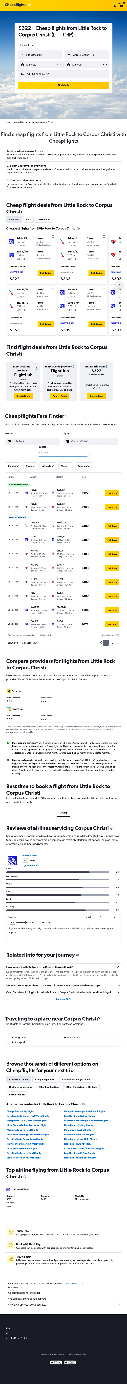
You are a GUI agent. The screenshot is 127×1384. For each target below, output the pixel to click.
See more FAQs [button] (63, 999)
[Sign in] (114, 6)
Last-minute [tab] (44, 219)
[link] (23, 396)
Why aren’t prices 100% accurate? (27, 1304)
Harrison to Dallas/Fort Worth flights (26, 1143)
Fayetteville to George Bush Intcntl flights (86, 1120)
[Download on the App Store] (70, 1363)
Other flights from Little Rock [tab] (81, 1087)
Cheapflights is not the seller (24, 1292)
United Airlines (29, 855)
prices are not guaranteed (72, 1283)
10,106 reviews (29, 865)
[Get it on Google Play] (56, 1363)
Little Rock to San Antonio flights (24, 1157)
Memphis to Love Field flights (22, 1130)
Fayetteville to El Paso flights (79, 1153)
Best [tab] (28, 219)
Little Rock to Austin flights (78, 1143)
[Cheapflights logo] (15, 5)
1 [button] (105, 642)
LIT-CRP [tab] (63, 813)
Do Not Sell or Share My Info (52, 1354)
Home (7, 122)
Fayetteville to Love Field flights (24, 1153)
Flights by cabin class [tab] (20, 1087)
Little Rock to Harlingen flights (80, 1157)
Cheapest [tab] (14, 219)
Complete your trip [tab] (45, 1079)
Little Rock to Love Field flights (80, 1139)
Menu (121, 3)
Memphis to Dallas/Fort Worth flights (26, 1120)
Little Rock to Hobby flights (78, 1125)
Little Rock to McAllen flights (22, 1148)
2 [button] (112, 642)
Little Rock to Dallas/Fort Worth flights (27, 1125)
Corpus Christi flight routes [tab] (76, 1079)
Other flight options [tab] (49, 1087)
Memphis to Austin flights (77, 1130)
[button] (76, 35)
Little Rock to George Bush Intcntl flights (28, 1134)
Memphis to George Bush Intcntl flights (84, 1111)
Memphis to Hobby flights (20, 1111)
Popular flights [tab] (17, 1094)
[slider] (89, 456)
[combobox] (26, 45)
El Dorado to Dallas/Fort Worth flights (84, 1148)
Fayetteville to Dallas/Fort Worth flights (28, 1116)
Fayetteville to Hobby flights (79, 1116)
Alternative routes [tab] (18, 1079)
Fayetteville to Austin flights (79, 1134)
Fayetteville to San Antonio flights (25, 1139)
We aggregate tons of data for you (27, 1298)
